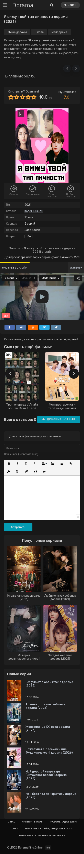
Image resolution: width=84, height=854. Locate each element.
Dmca (14, 828)
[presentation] (10, 374)
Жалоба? (76, 267)
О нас (11, 821)
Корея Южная (33, 211)
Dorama (22, 5)
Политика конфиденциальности (49, 828)
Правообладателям (63, 821)
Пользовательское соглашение (42, 835)
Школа (39, 32)
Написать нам (32, 821)
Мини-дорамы (17, 32)
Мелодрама (59, 32)
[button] (67, 68)
